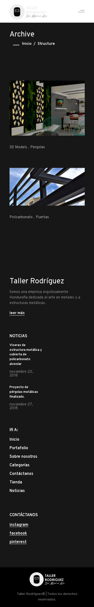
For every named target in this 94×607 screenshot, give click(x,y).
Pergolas (37, 147)
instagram (19, 524)
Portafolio (19, 448)
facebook (18, 533)
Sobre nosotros (23, 456)
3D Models (18, 147)
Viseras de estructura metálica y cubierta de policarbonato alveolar (26, 354)
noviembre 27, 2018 (21, 406)
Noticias (17, 491)
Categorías (20, 465)
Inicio (27, 44)
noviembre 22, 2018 (21, 373)
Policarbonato (21, 217)
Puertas (42, 217)
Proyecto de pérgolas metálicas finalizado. (24, 392)
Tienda (16, 482)
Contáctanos (21, 473)
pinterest (18, 542)
